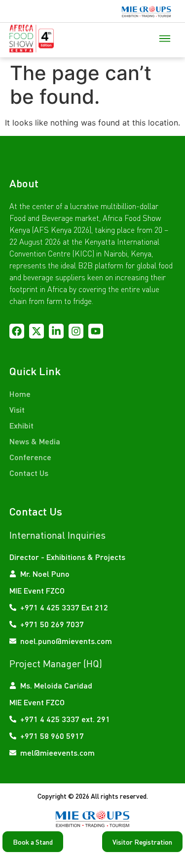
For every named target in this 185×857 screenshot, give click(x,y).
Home (20, 393)
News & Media (34, 441)
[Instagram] (76, 331)
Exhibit (21, 425)
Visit (17, 409)
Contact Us (28, 473)
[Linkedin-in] (56, 331)
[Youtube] (95, 331)
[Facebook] (16, 331)
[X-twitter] (36, 331)
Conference (30, 457)
